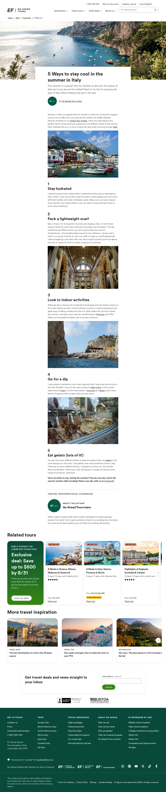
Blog (17, 18)
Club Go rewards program (110, 734)
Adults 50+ (134, 739)
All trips (41, 747)
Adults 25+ (134, 734)
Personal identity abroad (79, 743)
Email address (111, 676)
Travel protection (76, 726)
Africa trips (43, 734)
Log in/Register (145, 4)
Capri (62, 390)
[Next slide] (158, 573)
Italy (115, 126)
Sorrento (91, 390)
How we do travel (106, 726)
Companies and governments (142, 743)
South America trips (47, 730)
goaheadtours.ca (45, 759)
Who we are (103, 722)
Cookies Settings (105, 782)
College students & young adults (144, 730)
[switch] (78, 544)
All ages (132, 747)
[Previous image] (74, 562)
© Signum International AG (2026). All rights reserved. (136, 782)
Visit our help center (110, 4)
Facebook (108, 481)
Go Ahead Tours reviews (109, 739)
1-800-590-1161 (14, 734)
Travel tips (27, 18)
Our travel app (75, 739)
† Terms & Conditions (65, 782)
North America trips (47, 726)
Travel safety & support (79, 734)
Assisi (102, 390)
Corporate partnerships (18, 730)
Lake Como (96, 387)
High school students (138, 726)
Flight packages (75, 722)
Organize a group (129, 4)
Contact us (12, 722)
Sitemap (93, 782)
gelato (109, 460)
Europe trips (43, 722)
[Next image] (79, 562)
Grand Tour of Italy (78, 120)
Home (10, 18)
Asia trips (42, 739)
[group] (25, 573)
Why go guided (105, 730)
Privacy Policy (82, 782)
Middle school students (139, 722)
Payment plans (75, 730)
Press (9, 726)
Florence (100, 314)
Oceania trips (44, 743)
